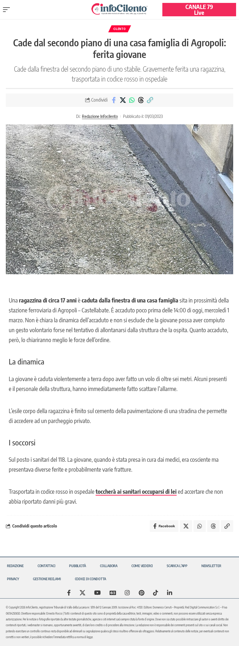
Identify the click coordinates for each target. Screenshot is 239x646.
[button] (8, 9)
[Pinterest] (141, 593)
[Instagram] (127, 593)
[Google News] (112, 593)
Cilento (119, 29)
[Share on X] (123, 100)
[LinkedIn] (170, 593)
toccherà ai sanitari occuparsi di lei (136, 491)
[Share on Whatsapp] (132, 100)
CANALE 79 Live (199, 9)
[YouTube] (97, 593)
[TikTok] (156, 593)
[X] (82, 593)
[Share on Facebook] (114, 100)
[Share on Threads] (141, 100)
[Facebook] (69, 593)
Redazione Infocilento (100, 116)
